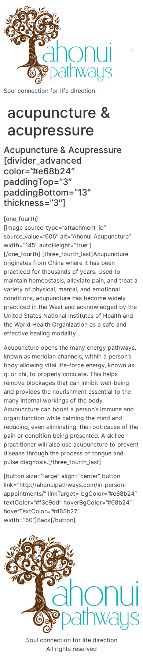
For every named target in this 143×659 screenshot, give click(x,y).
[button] (132, 50)
